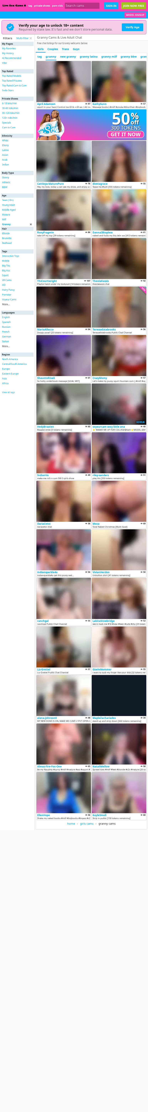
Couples (52, 49)
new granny (68, 56)
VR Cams (7, 280)
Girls (41, 49)
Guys (76, 49)
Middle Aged (9, 209)
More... (6, 304)
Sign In (111, 6)
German (6, 336)
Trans (65, 49)
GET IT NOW (126, 134)
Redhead (7, 243)
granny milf (109, 56)
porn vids (57, 5)
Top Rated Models (11, 75)
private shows (42, 5)
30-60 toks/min (10, 108)
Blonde (6, 233)
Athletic (6, 182)
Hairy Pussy (8, 289)
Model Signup (135, 15)
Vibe (4, 63)
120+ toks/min (9, 117)
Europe (6, 368)
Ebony (5, 145)
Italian (5, 341)
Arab (4, 159)
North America (10, 359)
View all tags (8, 392)
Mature (6, 214)
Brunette (7, 238)
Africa (5, 383)
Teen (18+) (7, 200)
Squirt (5, 275)
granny (51, 56)
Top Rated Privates (12, 80)
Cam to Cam (8, 127)
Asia (4, 378)
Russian (6, 327)
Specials (6, 122)
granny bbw (129, 56)
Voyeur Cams (9, 299)
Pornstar (6, 294)
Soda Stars (8, 90)
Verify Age (132, 27)
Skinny (5, 177)
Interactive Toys (10, 256)
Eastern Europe (10, 373)
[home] (14, 6)
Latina (5, 150)
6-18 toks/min (9, 103)
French (5, 331)
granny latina (89, 56)
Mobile (5, 260)
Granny (6, 224)
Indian (5, 164)
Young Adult (8, 205)
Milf (4, 219)
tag (30, 5)
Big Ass (6, 270)
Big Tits (6, 265)
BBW (4, 187)
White (5, 140)
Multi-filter (22, 38)
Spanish (6, 322)
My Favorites (9, 48)
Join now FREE (133, 6)
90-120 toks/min (10, 113)
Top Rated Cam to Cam (14, 85)
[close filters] (31, 38)
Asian (5, 155)
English (6, 317)
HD (4, 285)
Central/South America (14, 364)
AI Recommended (11, 58)
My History (8, 53)
